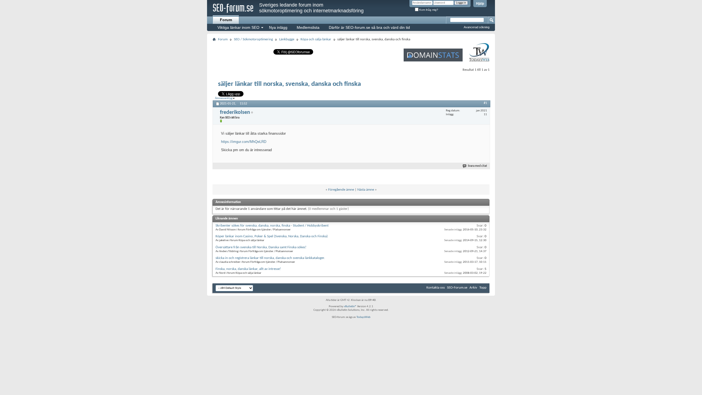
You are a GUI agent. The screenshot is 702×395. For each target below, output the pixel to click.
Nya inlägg (278, 27)
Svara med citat (477, 166)
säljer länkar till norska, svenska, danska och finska (289, 84)
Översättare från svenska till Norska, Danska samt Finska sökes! (261, 247)
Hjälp (480, 3)
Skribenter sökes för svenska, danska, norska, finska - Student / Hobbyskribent (272, 225)
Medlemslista (308, 27)
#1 (485, 103)
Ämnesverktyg (223, 98)
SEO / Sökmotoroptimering (253, 39)
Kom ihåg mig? (428, 9)
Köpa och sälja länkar (316, 39)
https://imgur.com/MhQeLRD (243, 142)
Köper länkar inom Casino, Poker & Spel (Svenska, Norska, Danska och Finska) (272, 236)
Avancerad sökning (476, 27)
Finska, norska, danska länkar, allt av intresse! (248, 269)
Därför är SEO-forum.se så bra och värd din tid (369, 27)
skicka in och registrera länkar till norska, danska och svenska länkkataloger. (270, 258)
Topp (482, 287)
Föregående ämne (341, 189)
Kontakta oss (435, 287)
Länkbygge (286, 39)
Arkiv (473, 287)
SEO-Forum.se (457, 287)
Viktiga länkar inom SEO (238, 27)
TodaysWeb (363, 317)
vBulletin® (350, 306)
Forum (226, 20)
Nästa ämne (365, 189)
